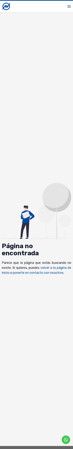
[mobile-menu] (69, 6)
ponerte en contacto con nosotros (38, 273)
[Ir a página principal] (6, 6)
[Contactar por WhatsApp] (66, 439)
